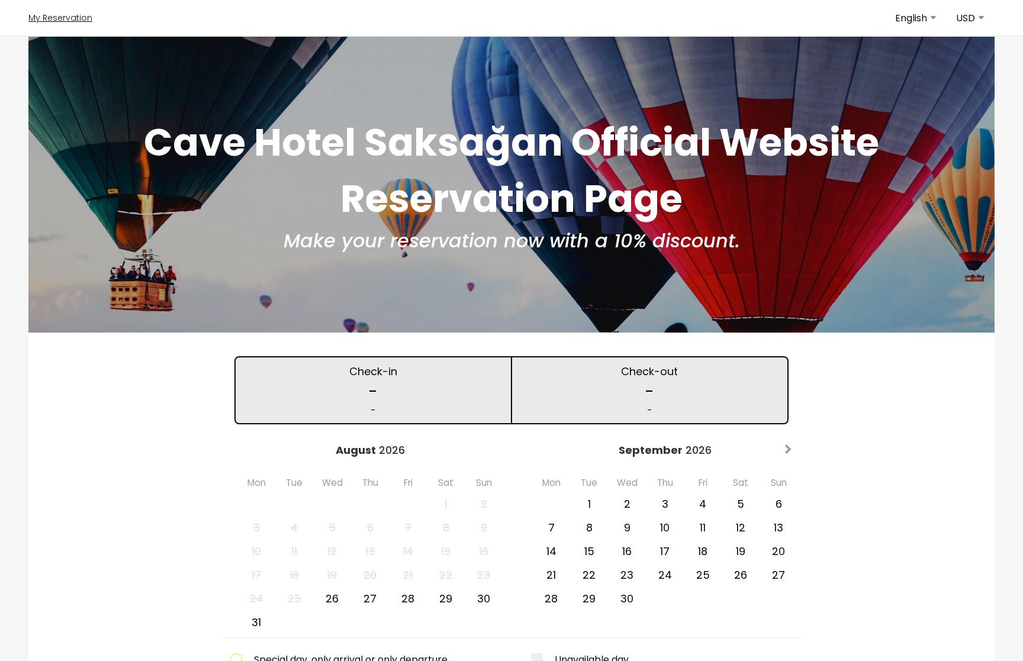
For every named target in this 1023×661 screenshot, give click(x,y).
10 (665, 527)
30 (483, 598)
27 (370, 598)
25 (703, 575)
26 (332, 598)
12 (740, 527)
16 (627, 551)
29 (445, 598)
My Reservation (60, 18)
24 (665, 575)
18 (702, 551)
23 (626, 575)
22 (589, 575)
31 (256, 622)
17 (665, 551)
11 (703, 527)
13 (778, 527)
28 (407, 598)
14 (551, 551)
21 (551, 575)
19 (740, 551)
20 (778, 551)
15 (589, 551)
